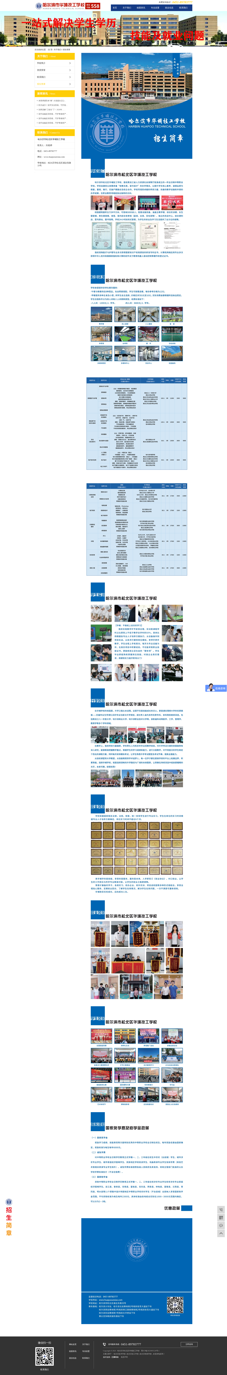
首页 (115, 8)
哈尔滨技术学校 (119, 1354)
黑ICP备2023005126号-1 (150, 1351)
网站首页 (72, 1344)
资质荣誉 (41, 70)
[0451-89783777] (221, 1209)
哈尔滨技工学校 (133, 1354)
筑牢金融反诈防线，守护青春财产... (53, 114)
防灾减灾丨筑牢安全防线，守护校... (53, 105)
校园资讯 (141, 8)
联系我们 (183, 8)
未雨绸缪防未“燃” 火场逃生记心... (52, 101)
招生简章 (41, 84)
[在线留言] (221, 1225)
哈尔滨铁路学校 (146, 1354)
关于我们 (127, 8)
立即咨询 (189, 1344)
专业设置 (155, 8)
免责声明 (124, 1357)
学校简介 (41, 63)
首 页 (50, 50)
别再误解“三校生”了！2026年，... (52, 110)
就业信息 (169, 8)
